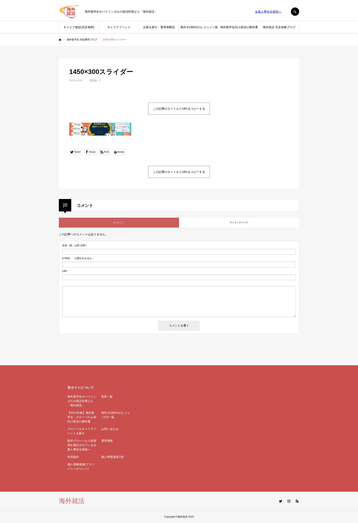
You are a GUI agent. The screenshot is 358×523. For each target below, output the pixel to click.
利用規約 (73, 457)
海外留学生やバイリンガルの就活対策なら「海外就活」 (81, 401)
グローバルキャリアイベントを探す (81, 431)
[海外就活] (69, 11)
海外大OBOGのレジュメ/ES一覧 (115, 415)
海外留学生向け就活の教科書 (239, 27)
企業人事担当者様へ (268, 11)
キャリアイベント (119, 27)
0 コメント (119, 222)
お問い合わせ (110, 429)
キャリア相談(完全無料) (78, 27)
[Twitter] (280, 501)
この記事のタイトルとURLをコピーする (179, 108)
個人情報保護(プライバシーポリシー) (80, 466)
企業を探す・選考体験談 (159, 27)
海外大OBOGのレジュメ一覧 (199, 27)
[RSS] (297, 501)
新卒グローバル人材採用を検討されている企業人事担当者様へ (81, 445)
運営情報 (107, 440)
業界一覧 (107, 396)
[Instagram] (289, 501)
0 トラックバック (239, 222)
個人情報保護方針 (112, 457)
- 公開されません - (77, 258)
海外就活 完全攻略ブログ (279, 27)
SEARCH (295, 11)
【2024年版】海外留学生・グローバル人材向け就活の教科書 (81, 417)
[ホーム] (60, 39)
